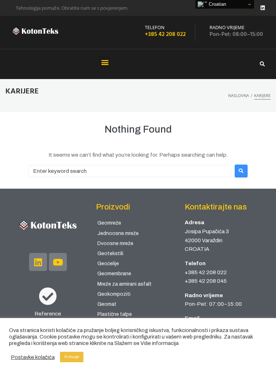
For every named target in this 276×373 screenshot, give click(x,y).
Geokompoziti (113, 294)
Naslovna (238, 95)
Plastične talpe (114, 314)
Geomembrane (114, 273)
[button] (105, 62)
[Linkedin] (262, 7)
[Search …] (264, 64)
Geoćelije (108, 263)
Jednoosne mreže (118, 233)
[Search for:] (129, 171)
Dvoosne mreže (115, 243)
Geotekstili (110, 253)
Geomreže (109, 223)
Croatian (216, 4)
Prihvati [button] (71, 357)
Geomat (106, 304)
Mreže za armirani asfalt (124, 284)
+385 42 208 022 (165, 34)
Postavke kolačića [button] (33, 357)
